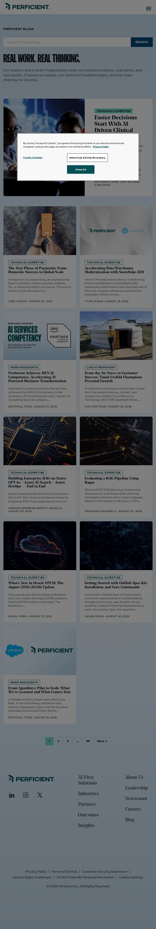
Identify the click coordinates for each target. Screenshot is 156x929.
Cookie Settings (32, 157)
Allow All (80, 169)
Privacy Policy (101, 146)
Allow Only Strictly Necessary (87, 157)
